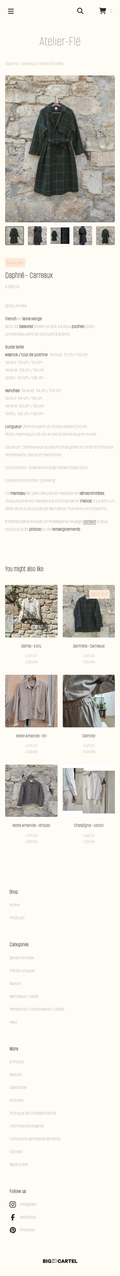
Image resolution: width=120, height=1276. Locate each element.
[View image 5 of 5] (105, 235)
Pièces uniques (22, 971)
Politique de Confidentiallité (33, 1113)
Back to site (19, 1164)
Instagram (28, 1204)
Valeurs (15, 1075)
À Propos (17, 1062)
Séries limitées (51, 64)
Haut (13, 1022)
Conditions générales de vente (35, 1139)
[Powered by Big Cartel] (60, 1261)
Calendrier (18, 1087)
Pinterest (27, 1230)
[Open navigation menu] (11, 11)
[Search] (80, 11)
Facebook (28, 1217)
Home (15, 905)
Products (17, 918)
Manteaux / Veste (24, 996)
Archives (16, 1100)
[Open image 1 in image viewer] (60, 148)
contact (89, 521)
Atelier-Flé (60, 41)
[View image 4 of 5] (82, 235)
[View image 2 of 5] (37, 235)
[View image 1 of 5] (14, 235)
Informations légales (27, 1126)
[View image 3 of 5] (60, 235)
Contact (16, 1152)
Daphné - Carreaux (20, 64)
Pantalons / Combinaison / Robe (37, 1009)
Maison (15, 984)
